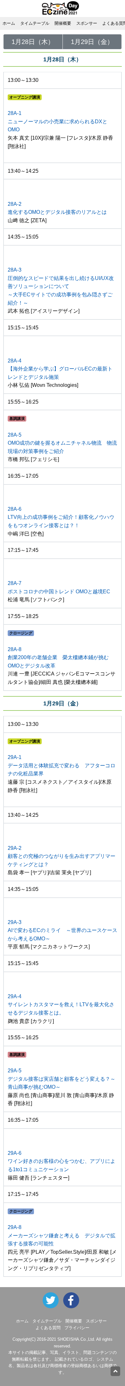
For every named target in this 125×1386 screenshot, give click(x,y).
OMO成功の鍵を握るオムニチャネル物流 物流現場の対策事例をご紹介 (62, 443)
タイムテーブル (34, 23)
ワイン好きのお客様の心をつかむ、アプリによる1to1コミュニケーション (61, 1161)
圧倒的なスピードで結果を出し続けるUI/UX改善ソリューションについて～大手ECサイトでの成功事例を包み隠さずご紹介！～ (61, 286)
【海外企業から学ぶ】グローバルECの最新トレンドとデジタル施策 (60, 369)
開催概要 (62, 23)
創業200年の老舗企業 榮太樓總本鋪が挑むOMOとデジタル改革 (58, 657)
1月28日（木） (33, 41)
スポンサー (86, 23)
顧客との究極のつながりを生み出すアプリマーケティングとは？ (61, 856)
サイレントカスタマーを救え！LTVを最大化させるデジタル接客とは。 (61, 1005)
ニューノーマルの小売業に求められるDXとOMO (57, 121)
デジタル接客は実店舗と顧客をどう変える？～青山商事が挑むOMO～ (61, 1079)
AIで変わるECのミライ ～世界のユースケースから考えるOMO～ (62, 930)
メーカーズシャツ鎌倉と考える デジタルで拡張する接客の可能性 (61, 1235)
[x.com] (52, 1300)
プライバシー (76, 1327)
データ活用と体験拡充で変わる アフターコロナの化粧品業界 (61, 765)
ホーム (9, 23)
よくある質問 (48, 1327)
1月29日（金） (92, 41)
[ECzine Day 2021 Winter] (72, 1300)
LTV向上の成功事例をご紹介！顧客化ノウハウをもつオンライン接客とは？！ (61, 517)
